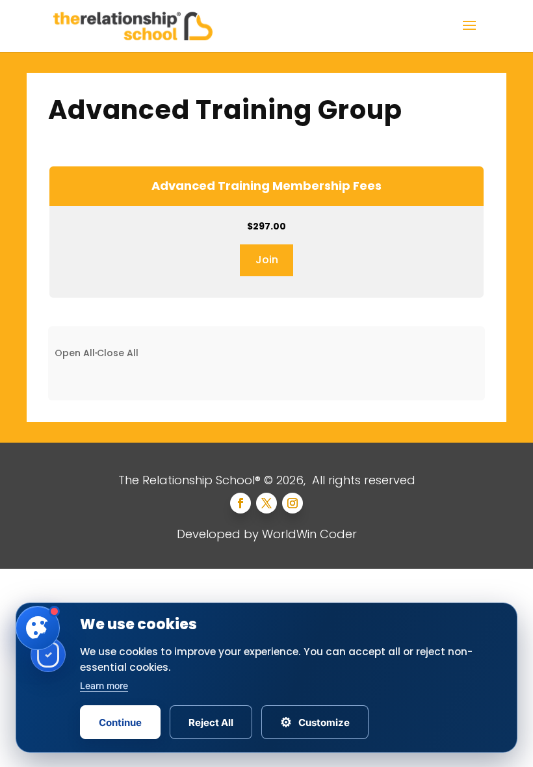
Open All (75, 352)
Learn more (104, 685)
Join (266, 259)
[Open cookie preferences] (38, 628)
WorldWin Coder (309, 534)
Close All (117, 352)
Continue (120, 722)
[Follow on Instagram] (292, 503)
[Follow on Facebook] (240, 503)
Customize (315, 722)
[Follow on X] (266, 503)
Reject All (210, 722)
